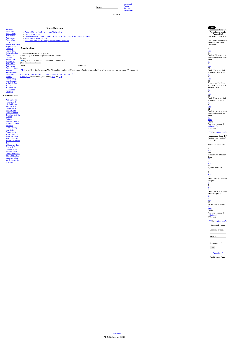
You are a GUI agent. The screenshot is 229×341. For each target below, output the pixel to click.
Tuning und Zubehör (10, 56)
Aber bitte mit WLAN (33, 34)
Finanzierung (11, 79)
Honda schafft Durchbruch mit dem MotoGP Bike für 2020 (13, 114)
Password (213, 236)
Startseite (9, 29)
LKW (8, 42)
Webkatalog (128, 10)
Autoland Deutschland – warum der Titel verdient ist (44, 32)
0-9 (21, 74)
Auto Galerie (11, 34)
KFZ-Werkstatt (11, 72)
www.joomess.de (220, 132)
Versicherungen (11, 81)
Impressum (117, 333)
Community (128, 4)
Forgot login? (218, 253)
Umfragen (9, 92)
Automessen (10, 38)
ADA (23, 70)
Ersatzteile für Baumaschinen (11, 148)
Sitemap (127, 8)
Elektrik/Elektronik (13, 44)
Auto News (10, 31)
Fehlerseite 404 (11, 102)
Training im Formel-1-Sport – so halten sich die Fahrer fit (12, 122)
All (24, 74)
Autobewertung (12, 68)
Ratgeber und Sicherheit (11, 48)
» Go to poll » (213, 126)
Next (210, 120)
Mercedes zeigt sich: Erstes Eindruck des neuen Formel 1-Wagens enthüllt (12, 132)
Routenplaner (11, 87)
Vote (209, 51)
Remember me (215, 243)
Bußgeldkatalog (12, 53)
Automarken (10, 40)
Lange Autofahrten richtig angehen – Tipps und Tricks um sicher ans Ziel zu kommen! (13, 158)
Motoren (9, 70)
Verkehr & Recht (12, 83)
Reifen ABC (10, 62)
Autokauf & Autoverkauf (10, 65)
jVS (210, 132)
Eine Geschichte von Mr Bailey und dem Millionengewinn (47, 41)
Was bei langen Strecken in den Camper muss (11, 106)
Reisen (8, 85)
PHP (53, 77)
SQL (60, 77)
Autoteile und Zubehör (11, 75)
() (209, 62)
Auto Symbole (11, 100)
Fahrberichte (10, 59)
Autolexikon (10, 36)
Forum (126, 6)
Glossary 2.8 (25, 77)
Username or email (217, 230)
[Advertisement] (44, 21)
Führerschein (11, 51)
